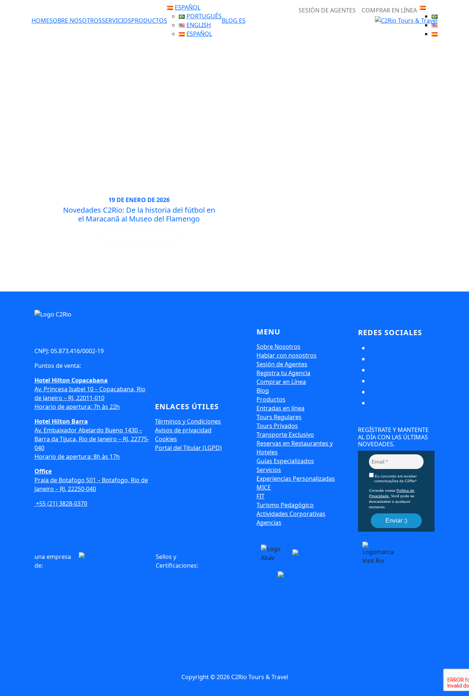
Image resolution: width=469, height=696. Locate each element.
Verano (143, 649)
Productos (149, 21)
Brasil (108, 616)
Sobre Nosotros (75, 21)
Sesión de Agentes (281, 364)
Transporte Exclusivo (285, 435)
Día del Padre (71, 632)
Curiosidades (328, 615)
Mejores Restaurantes (266, 632)
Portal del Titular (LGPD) (188, 448)
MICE (263, 487)
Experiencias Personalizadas (295, 479)
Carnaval (179, 616)
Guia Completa (155, 632)
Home (40, 21)
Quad (333, 632)
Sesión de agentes (327, 10)
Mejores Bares (232, 632)
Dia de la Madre (365, 616)
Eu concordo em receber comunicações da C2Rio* (395, 478)
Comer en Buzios (256, 616)
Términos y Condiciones (188, 421)
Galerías (128, 632)
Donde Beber (394, 616)
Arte (70, 615)
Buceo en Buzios (143, 616)
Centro (195, 616)
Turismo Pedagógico (285, 505)
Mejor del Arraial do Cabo (193, 632)
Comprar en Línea (389, 10)
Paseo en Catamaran (307, 632)
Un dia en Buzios (116, 648)
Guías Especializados (285, 461)
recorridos (352, 632)
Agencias (268, 523)
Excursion (94, 632)
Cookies (166, 439)
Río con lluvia (83, 649)
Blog (262, 391)
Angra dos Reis (48, 616)
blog (90, 614)
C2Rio (164, 616)
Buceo (120, 616)
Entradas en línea (280, 408)
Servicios (116, 21)
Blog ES (233, 21)
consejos (290, 615)
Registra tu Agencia (283, 373)
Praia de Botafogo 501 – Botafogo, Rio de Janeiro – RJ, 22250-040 (91, 480)
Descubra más (139, 235)
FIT (260, 496)
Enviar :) (396, 520)
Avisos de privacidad (183, 430)
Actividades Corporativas (290, 514)
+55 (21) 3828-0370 (60, 503)
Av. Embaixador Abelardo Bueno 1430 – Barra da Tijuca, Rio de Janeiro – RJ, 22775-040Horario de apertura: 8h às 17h (91, 439)
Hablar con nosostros (286, 355)
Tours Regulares (279, 417)
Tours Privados (277, 426)
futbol (110, 632)
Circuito (221, 614)
